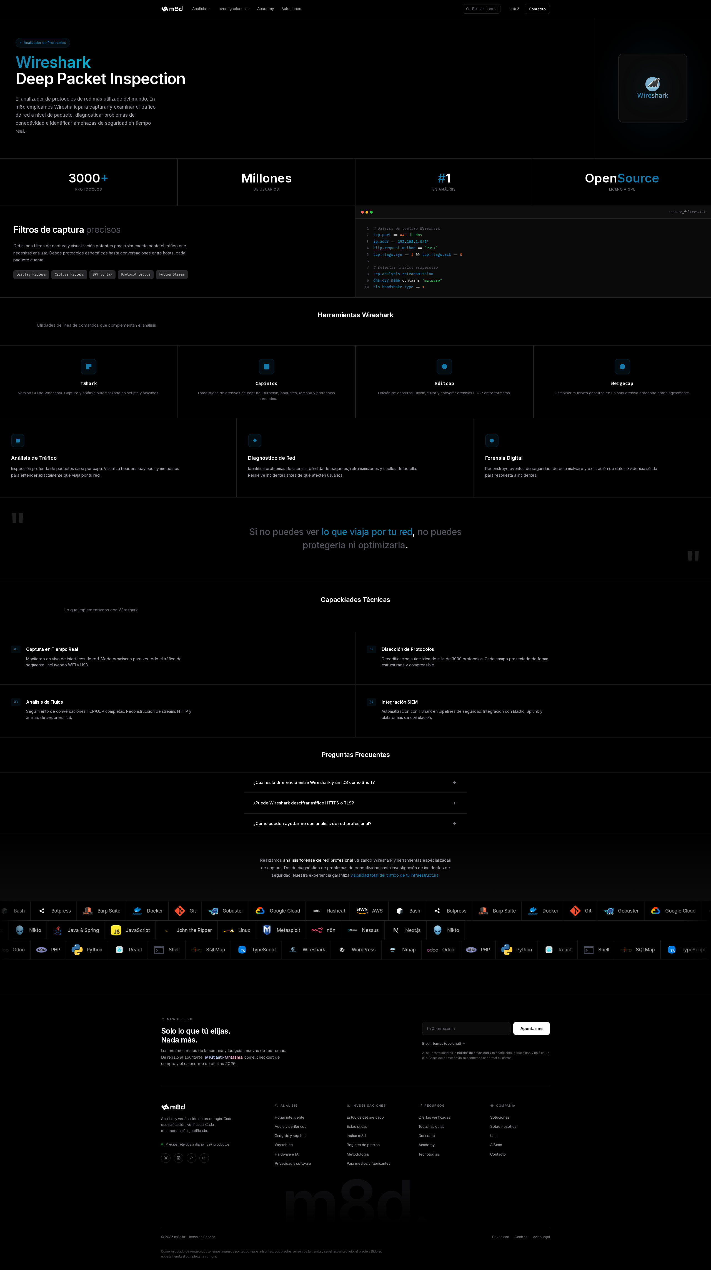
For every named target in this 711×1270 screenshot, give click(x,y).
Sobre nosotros (503, 1126)
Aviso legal (541, 1236)
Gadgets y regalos (290, 1135)
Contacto (537, 8)
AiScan (496, 1144)
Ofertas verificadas (434, 1117)
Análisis (199, 8)
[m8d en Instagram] (178, 1158)
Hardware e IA (287, 1154)
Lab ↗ (514, 8)
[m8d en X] (166, 1158)
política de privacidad (473, 1053)
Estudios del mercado (365, 1117)
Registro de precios (363, 1144)
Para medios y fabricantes (368, 1163)
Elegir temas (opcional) (441, 1043)
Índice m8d (356, 1135)
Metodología (358, 1154)
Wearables (284, 1144)
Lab (493, 1135)
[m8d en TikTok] (191, 1158)
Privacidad (500, 1236)
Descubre (427, 1135)
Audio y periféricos (290, 1126)
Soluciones (291, 8)
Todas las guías (431, 1126)
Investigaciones (231, 8)
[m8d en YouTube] (204, 1158)
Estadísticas (357, 1126)
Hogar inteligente (289, 1117)
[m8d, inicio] (172, 9)
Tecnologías (429, 1154)
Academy (265, 8)
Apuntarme (531, 1028)
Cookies (521, 1236)
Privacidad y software (293, 1163)
